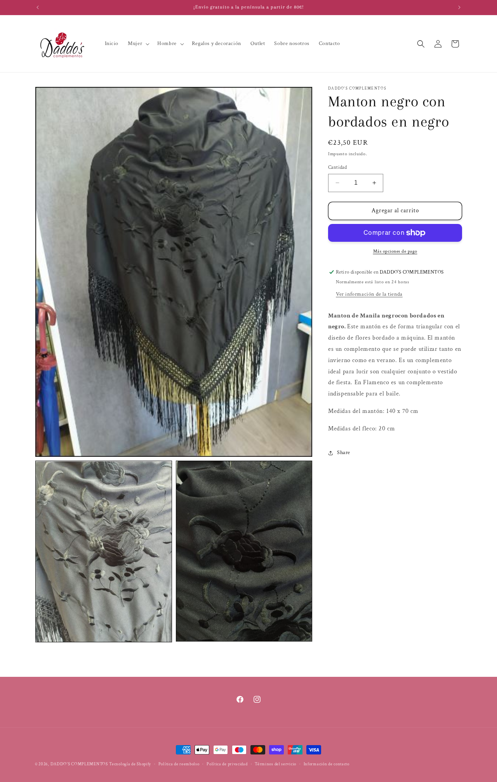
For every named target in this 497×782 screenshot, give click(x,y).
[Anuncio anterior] (37, 7)
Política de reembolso (179, 764)
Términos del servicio (275, 764)
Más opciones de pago (395, 251)
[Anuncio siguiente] (459, 7)
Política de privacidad (227, 764)
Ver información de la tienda (369, 294)
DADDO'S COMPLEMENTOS (79, 764)
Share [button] (343, 452)
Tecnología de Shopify (130, 764)
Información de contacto (326, 764)
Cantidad (337, 167)
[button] (138, 43)
